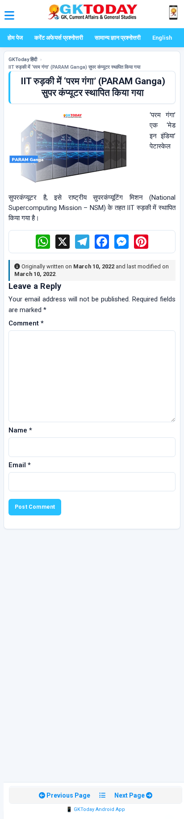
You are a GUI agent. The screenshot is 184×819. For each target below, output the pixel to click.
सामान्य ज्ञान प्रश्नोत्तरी (118, 37)
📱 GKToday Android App (95, 809)
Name (20, 430)
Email (19, 465)
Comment (26, 323)
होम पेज (15, 37)
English (162, 37)
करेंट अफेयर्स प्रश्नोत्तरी (58, 37)
